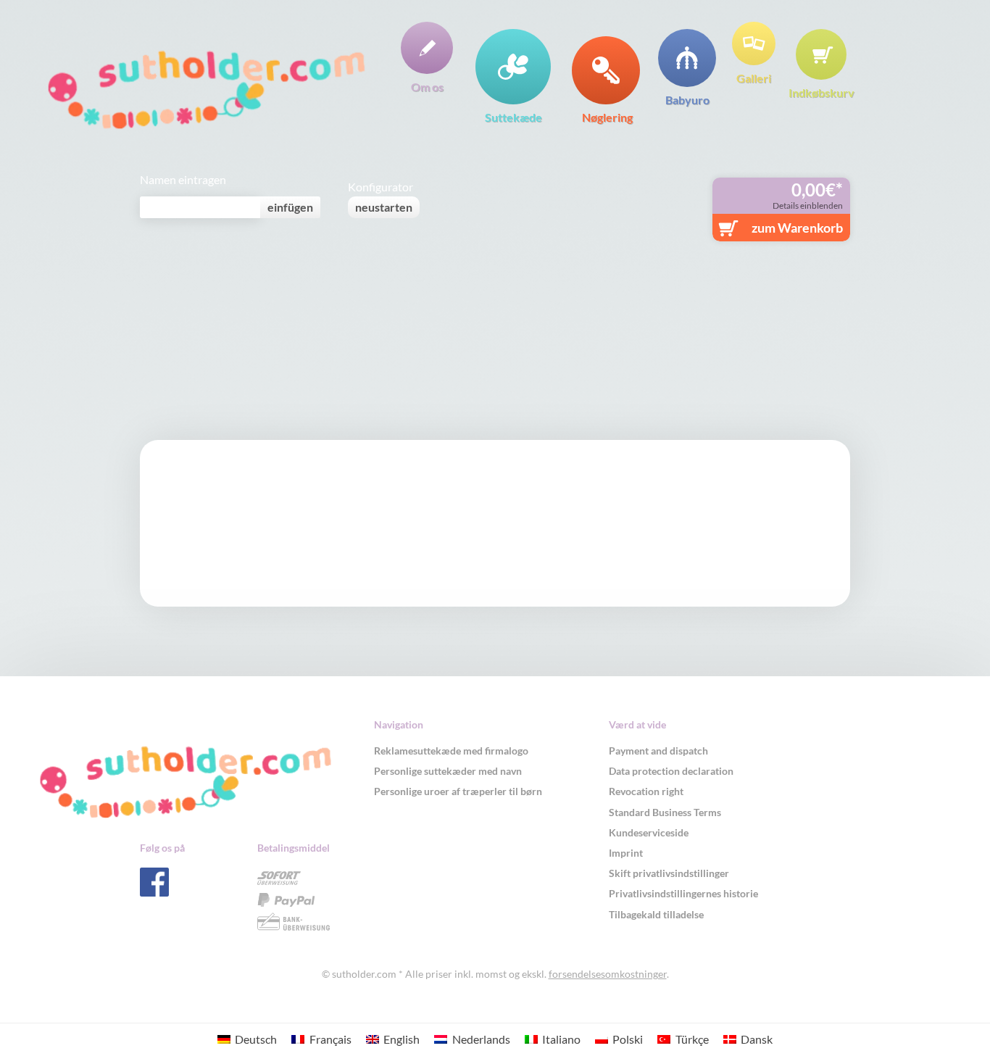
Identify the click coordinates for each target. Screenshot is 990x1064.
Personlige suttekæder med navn (448, 771)
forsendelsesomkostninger (608, 974)
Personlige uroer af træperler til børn (458, 791)
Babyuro (687, 99)
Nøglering (607, 116)
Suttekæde (513, 116)
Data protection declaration (671, 771)
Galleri (753, 77)
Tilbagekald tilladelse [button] (656, 914)
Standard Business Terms (665, 812)
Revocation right (646, 791)
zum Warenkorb (797, 228)
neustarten (383, 207)
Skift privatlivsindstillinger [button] (669, 873)
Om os (427, 86)
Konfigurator (380, 187)
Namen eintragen (183, 180)
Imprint (626, 853)
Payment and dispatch (658, 750)
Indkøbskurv (821, 92)
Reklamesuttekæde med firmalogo (451, 750)
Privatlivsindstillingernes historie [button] (683, 893)
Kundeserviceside (649, 832)
